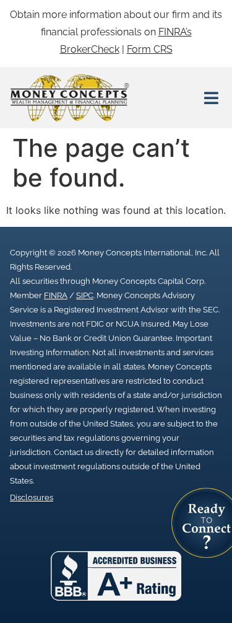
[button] (211, 98)
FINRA (55, 295)
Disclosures (31, 497)
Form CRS (150, 49)
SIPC (84, 295)
